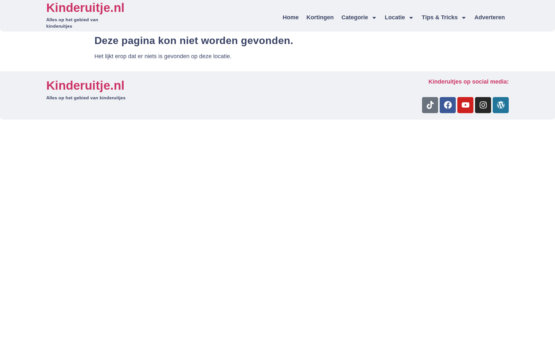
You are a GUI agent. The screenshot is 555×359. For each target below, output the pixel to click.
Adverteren (489, 17)
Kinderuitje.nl (85, 7)
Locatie (395, 17)
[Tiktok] (430, 105)
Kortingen (320, 17)
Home (291, 17)
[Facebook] (448, 105)
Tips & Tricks (440, 17)
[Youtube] (465, 105)
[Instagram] (483, 105)
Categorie (354, 17)
